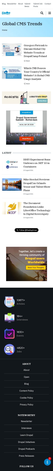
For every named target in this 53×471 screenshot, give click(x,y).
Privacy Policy (26, 404)
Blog (4, 4)
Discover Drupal (11, 76)
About (20, 4)
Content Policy (26, 390)
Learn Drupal (26, 435)
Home (4, 30)
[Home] (6, 13)
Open (26, 377)
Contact (48, 4)
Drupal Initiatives (26, 442)
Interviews (26, 428)
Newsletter (11, 4)
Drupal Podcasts (26, 448)
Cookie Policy (26, 397)
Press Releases (26, 455)
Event (9, 54)
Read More (26, 139)
